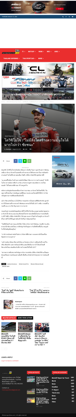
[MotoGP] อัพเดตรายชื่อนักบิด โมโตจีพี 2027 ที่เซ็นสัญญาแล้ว (24, 337)
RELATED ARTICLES (9, 318)
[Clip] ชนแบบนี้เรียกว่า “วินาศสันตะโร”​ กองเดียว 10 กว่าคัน (42, 391)
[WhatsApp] (29, 161)
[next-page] (6, 349)
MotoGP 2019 (5, 266)
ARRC (56, 52)
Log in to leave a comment (10, 361)
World (23, 136)
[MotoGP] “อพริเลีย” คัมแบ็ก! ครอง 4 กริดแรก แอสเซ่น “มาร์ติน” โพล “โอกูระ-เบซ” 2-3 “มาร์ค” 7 (41, 339)
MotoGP (31, 52)
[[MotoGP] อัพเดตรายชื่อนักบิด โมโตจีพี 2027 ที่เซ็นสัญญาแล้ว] (25, 327)
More (40, 58)
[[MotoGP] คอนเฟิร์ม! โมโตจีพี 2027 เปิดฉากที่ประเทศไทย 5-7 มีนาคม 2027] (8, 327)
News (19, 136)
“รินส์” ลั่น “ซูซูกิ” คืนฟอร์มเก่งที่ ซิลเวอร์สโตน (12, 291)
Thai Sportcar (28, 58)
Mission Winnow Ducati (37, 264)
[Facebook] (66, 16)
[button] (63, 16)
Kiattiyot (8, 149)
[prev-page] (2, 349)
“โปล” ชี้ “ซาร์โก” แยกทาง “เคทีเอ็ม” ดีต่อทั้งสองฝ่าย (39, 291)
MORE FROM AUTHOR (25, 318)
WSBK (40, 52)
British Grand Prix (24, 264)
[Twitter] (69, 16)
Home (3, 102)
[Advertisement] (38, 33)
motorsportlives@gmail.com (11, 390)
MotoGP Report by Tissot (14, 102)
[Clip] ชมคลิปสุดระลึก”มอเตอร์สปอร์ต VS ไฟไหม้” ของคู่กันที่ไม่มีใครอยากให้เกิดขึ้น (42, 401)
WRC (48, 52)
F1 (23, 52)
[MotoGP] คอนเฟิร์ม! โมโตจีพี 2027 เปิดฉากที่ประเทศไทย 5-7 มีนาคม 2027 (8, 338)
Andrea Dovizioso (12, 264)
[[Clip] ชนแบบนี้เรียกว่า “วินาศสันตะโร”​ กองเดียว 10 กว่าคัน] (31, 391)
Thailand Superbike (10, 58)
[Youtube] (72, 16)
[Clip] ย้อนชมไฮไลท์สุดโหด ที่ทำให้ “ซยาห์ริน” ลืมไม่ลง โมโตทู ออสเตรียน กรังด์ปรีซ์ (42, 380)
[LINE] (25, 161)
